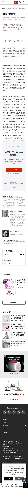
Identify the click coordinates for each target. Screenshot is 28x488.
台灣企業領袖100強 (18, 458)
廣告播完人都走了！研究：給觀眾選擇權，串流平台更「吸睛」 (18, 325)
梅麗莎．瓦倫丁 (23, 320)
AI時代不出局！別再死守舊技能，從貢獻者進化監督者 (18, 342)
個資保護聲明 (15, 462)
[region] (14, 363)
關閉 (19, 479)
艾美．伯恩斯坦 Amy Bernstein (15, 27)
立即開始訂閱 (14, 400)
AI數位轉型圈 (5, 458)
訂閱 (16, 2)
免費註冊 (14, 187)
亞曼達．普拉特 (15, 320)
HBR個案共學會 (6, 456)
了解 (9, 479)
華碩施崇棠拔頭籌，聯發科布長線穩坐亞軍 (18, 334)
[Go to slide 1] (10, 373)
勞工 (10, 263)
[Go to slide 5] (17, 373)
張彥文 (12, 337)
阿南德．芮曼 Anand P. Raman (10, 29)
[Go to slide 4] (15, 373)
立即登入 (17, 146)
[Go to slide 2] (12, 373)
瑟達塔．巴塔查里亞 (16, 328)
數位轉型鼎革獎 (17, 456)
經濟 (5, 263)
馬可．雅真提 (14, 345)
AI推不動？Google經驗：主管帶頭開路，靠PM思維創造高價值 (18, 317)
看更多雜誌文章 (14, 302)
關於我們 (4, 462)
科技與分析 (5, 24)
